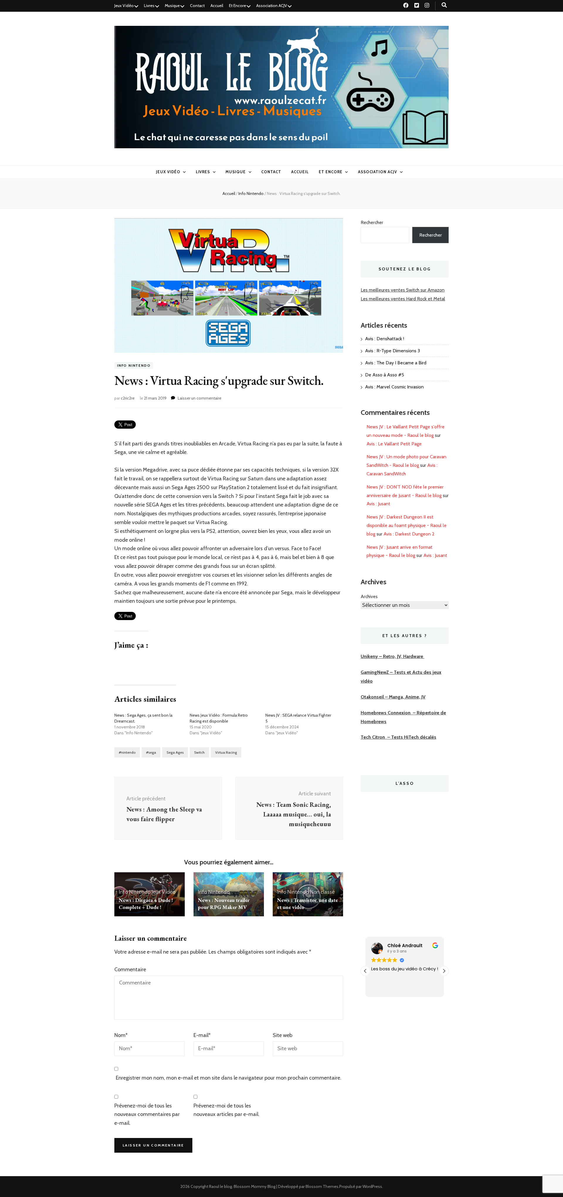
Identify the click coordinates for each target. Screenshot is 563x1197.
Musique (172, 5)
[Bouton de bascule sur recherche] (444, 5)
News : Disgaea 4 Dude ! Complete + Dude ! (146, 903)
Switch (199, 752)
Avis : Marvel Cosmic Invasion (394, 387)
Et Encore (237, 5)
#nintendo (127, 752)
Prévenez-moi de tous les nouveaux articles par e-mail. (227, 1110)
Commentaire (130, 969)
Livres (149, 5)
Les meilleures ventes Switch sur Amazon (403, 290)
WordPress (372, 1186)
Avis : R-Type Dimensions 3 (392, 350)
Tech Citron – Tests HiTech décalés (398, 737)
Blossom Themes (322, 1186)
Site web (282, 1035)
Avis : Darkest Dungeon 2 (409, 534)
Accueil (217, 5)
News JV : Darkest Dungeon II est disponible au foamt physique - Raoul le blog (407, 525)
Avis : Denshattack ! (384, 338)
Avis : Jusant (378, 503)
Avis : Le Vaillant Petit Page (394, 444)
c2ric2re (128, 398)
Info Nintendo (133, 365)
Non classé (322, 892)
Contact (197, 5)
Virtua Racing (226, 752)
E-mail (202, 1035)
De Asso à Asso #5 (384, 375)
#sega (151, 752)
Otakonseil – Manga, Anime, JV (393, 697)
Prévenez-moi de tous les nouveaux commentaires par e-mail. (147, 1114)
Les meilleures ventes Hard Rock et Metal (403, 299)
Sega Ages (175, 752)
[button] (444, 971)
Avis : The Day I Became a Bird (395, 363)
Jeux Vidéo (124, 5)
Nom (121, 1035)
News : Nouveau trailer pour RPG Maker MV (224, 903)
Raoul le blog (220, 1186)
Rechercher (372, 222)
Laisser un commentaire (199, 398)
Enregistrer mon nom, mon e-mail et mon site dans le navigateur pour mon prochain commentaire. (228, 1078)
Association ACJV (271, 5)
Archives (369, 596)
